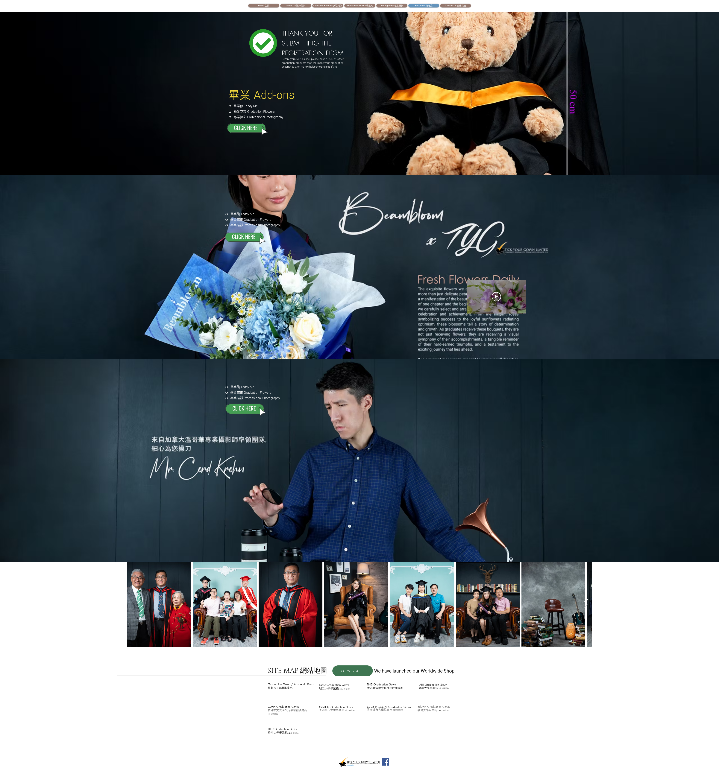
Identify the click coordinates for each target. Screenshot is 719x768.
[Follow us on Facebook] (385, 762)
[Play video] (496, 296)
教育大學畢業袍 (427, 710)
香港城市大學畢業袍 (331, 710)
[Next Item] (585, 604)
